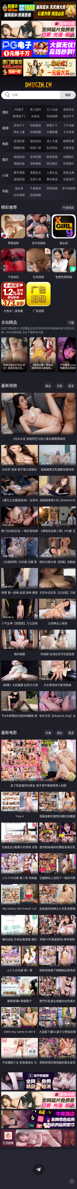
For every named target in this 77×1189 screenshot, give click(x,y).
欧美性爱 (68, 141)
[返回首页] (72, 1181)
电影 (5, 144)
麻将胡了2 (19, 116)
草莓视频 (52, 188)
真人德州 (35, 109)
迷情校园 (19, 179)
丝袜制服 (35, 132)
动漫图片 (68, 157)
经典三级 (35, 148)
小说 (5, 175)
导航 (5, 191)
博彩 (5, 112)
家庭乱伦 (35, 172)
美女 (48, 386)
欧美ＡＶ (52, 125)
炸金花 (35, 116)
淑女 (59, 733)
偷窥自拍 (19, 157)
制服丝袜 (19, 148)
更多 (71, 386)
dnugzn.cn (38, 85)
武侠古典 (68, 172)
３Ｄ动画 (68, 125)
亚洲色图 (35, 157)
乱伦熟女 (52, 148)
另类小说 (35, 179)
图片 (5, 159)
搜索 (68, 95)
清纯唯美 (35, 163)
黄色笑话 (52, 179)
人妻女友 (52, 172)
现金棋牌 (52, 116)
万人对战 (52, 109)
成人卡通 (52, 141)
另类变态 (68, 148)
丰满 (48, 733)
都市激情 (19, 172)
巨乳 (59, 386)
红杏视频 (19, 195)
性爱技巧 (68, 179)
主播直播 (52, 132)
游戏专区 (68, 109)
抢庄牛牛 (68, 116)
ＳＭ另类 (68, 132)
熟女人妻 (19, 132)
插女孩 (19, 188)
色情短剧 (35, 195)
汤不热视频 (69, 188)
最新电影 (9, 732)
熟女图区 (52, 163)
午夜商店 (35, 188)
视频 (5, 128)
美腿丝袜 (19, 163)
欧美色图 (52, 157)
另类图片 (68, 163)
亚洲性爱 (19, 141)
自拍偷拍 (35, 125)
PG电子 (19, 109)
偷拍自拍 (35, 141)
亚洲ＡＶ (19, 125)
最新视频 (9, 385)
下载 (71, 322)
